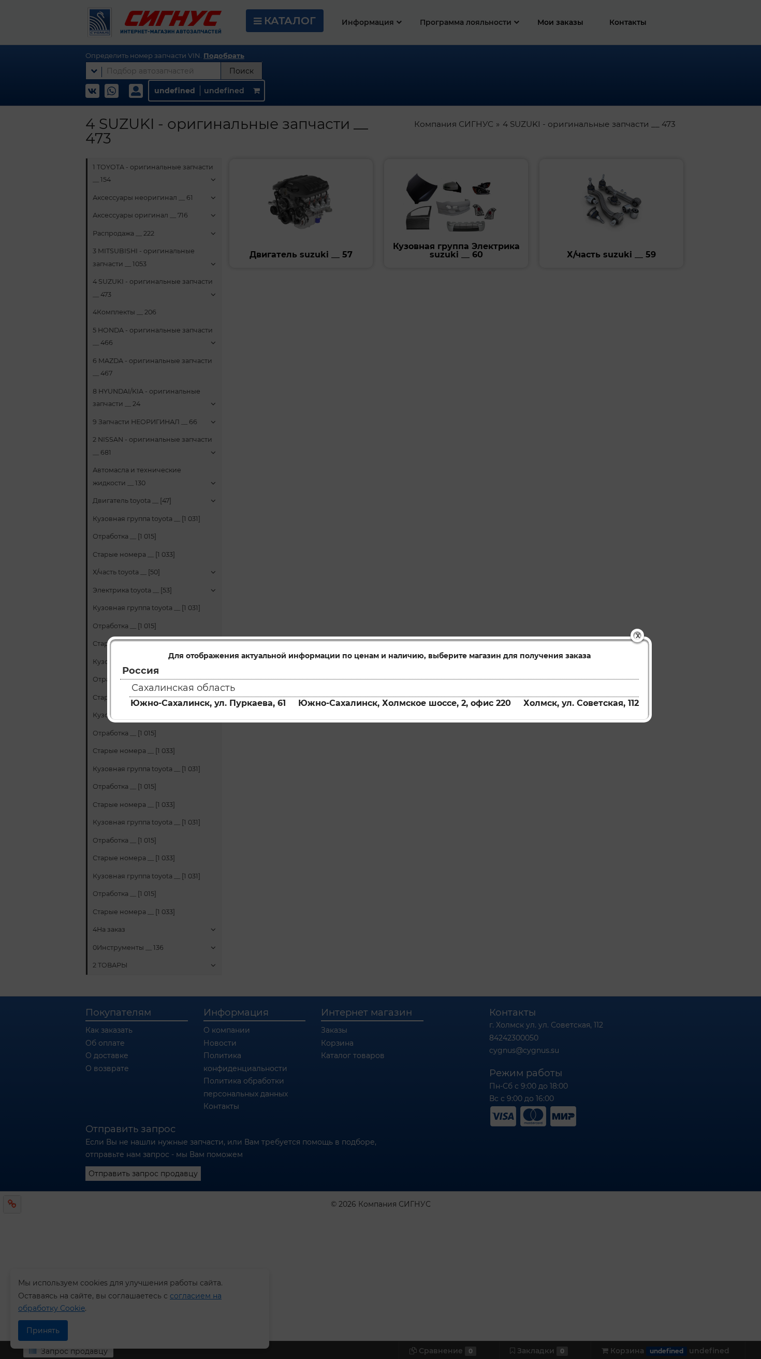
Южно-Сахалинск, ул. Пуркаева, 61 (208, 703)
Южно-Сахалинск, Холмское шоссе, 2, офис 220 (404, 703)
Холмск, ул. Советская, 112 (581, 703)
